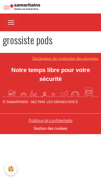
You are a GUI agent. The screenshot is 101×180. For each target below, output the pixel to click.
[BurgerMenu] (11, 22)
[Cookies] (11, 169)
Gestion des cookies (50, 128)
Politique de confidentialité (50, 120)
